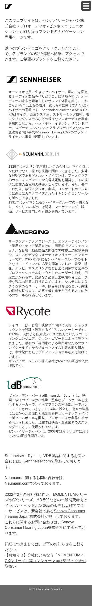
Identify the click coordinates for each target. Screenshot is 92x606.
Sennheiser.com (37, 461)
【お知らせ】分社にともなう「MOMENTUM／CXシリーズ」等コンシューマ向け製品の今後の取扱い (45, 560)
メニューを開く (86, 6)
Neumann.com (17, 483)
